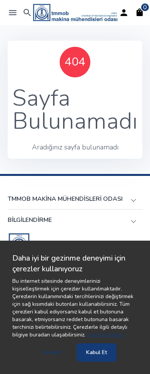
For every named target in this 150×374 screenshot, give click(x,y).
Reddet (52, 352)
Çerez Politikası (105, 334)
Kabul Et (96, 352)
